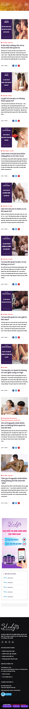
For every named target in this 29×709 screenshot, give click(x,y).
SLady (10, 95)
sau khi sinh (16, 420)
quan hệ (10, 42)
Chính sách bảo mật (8, 651)
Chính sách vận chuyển (9, 653)
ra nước (11, 150)
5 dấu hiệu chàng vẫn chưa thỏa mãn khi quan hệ (12, 46)
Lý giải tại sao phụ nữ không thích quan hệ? (13, 99)
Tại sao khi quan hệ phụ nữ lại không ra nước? (13, 263)
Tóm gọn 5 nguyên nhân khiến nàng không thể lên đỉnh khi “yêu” (14, 480)
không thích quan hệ (7, 420)
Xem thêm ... (5, 65)
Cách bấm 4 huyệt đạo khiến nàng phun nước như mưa (13, 155)
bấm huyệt (6, 150)
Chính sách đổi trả (8, 656)
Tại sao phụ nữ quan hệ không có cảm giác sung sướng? (14, 371)
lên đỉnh (5, 42)
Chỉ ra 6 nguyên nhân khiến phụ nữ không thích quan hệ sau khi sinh (13, 425)
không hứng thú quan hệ (10, 418)
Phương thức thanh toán (9, 659)
